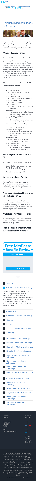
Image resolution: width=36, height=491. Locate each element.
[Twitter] (30, 422)
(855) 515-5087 (7, 423)
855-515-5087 (14, 8)
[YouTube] (30, 426)
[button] (18, 283)
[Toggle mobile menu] (33, 3)
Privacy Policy (27, 437)
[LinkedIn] (26, 431)
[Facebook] (26, 422)
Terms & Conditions (28, 441)
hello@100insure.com (10, 431)
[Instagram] (26, 426)
